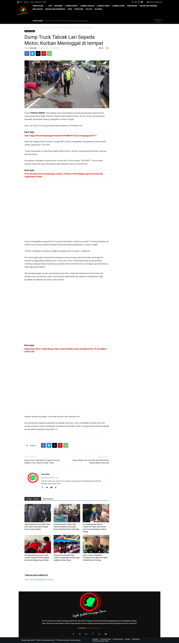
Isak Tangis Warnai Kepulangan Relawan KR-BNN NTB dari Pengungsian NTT (60, 136)
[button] (158, 14)
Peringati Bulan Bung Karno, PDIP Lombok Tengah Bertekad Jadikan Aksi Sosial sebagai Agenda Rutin (36, 557)
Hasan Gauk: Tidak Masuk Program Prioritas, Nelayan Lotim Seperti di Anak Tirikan (42, 461)
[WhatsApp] (49, 53)
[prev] (156, 20)
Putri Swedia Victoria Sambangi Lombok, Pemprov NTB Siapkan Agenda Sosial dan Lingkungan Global (63, 175)
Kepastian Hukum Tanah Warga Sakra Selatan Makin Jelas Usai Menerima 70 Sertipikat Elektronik (65, 350)
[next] (160, 20)
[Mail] (48, 487)
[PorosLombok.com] (23, 11)
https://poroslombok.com (49, 478)
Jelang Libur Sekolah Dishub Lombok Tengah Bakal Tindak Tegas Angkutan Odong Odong (67, 557)
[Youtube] (141, 2)
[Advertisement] (66, 210)
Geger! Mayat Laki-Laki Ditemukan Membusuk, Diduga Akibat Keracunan (91, 461)
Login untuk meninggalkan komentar (39, 579)
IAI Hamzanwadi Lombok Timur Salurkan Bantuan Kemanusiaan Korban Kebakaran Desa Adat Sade (66, 526)
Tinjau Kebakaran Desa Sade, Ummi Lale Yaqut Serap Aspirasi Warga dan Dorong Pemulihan (37, 526)
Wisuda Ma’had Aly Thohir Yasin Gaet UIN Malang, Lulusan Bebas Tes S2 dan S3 (73, 21)
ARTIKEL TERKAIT (33, 499)
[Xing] (57, 487)
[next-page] (29, 564)
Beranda (27, 28)
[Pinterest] (43, 53)
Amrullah (33, 48)
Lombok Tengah (38, 28)
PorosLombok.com (94, 628)
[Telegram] (32, 53)
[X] (138, 2)
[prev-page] (26, 564)
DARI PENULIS (47, 499)
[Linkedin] (86, 634)
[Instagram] (135, 2)
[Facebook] (132, 2)
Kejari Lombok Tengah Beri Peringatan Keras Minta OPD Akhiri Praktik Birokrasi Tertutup (95, 557)
